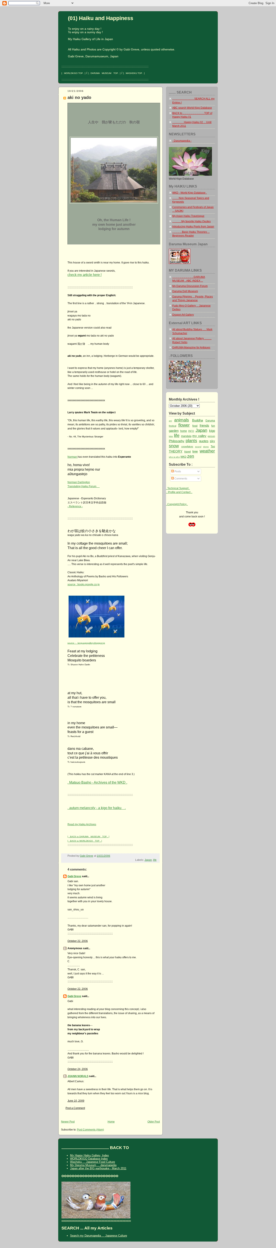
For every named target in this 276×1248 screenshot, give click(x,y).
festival (172, 425)
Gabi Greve (74, 876)
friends (204, 425)
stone (206, 446)
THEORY (175, 451)
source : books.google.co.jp (83, 584)
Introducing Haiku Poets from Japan (193, 226)
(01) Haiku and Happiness (100, 18)
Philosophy (176, 441)
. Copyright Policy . (177, 504)
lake (171, 436)
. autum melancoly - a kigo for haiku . (96, 808)
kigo (212, 430)
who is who (174, 457)
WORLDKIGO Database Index (89, 1158)
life (155, 859)
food (195, 425)
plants (191, 440)
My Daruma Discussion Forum (190, 286)
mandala (186, 436)
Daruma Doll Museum (185, 291)
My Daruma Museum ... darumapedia (93, 1165)
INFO (191, 431)
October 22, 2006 (77, 941)
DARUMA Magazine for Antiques (191, 347)
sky (212, 441)
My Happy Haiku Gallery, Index (89, 1155)
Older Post (153, 1121)
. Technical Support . (178, 488)
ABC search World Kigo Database (192, 107)
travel (187, 451)
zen (190, 456)
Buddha (197, 420)
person (211, 436)
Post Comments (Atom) (90, 1129)
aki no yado (79, 97)
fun (213, 425)
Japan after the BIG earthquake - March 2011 (98, 1168)
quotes (204, 441)
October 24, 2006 (77, 1069)
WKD (183, 456)
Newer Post (68, 1121)
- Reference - (75, 506)
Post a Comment (75, 1108)
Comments (180, 478)
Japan (148, 859)
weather (207, 451)
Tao (213, 446)
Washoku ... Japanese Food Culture (92, 1161)
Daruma (210, 420)
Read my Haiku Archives (81, 824)
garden (174, 430)
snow (174, 445)
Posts (177, 471)
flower (184, 425)
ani (170, 421)
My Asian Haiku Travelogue (188, 216)
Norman (72, 456)
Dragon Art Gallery (183, 314)
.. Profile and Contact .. (179, 492)
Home (111, 1121)
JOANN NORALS (77, 1076)
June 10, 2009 (75, 1100)
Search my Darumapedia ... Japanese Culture (98, 1235)
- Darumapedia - (181, 140)
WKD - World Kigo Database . (189, 192)
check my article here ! (84, 275)
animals (181, 420)
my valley (199, 436)
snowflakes (187, 446)
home (183, 430)
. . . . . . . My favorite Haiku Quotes (191, 221)
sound (198, 446)
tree (195, 451)
